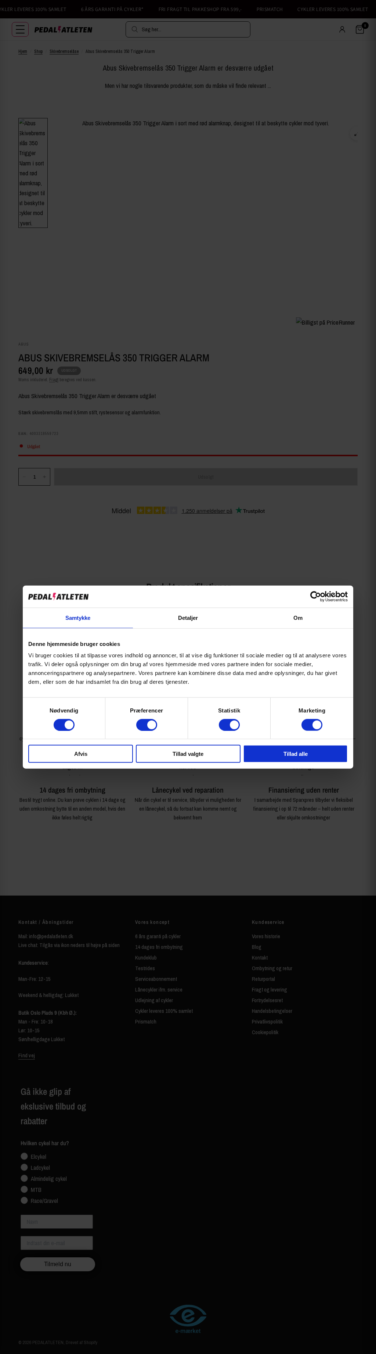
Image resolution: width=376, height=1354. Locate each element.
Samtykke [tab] (78, 617)
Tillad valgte (188, 754)
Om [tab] (298, 617)
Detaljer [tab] (188, 617)
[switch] (146, 724)
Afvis (80, 754)
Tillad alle (295, 754)
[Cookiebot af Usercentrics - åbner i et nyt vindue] (315, 596)
